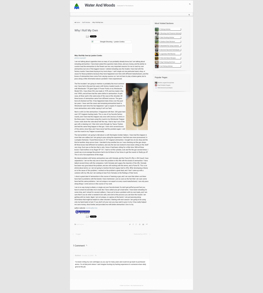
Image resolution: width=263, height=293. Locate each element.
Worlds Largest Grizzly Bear (165, 82)
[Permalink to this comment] (95, 255)
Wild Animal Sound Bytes (164, 88)
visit (87, 208)
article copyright (80, 58)
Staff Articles (86, 22)
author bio (93, 208)
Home (78, 22)
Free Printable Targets (163, 85)
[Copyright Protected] (111, 211)
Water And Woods (100, 5)
